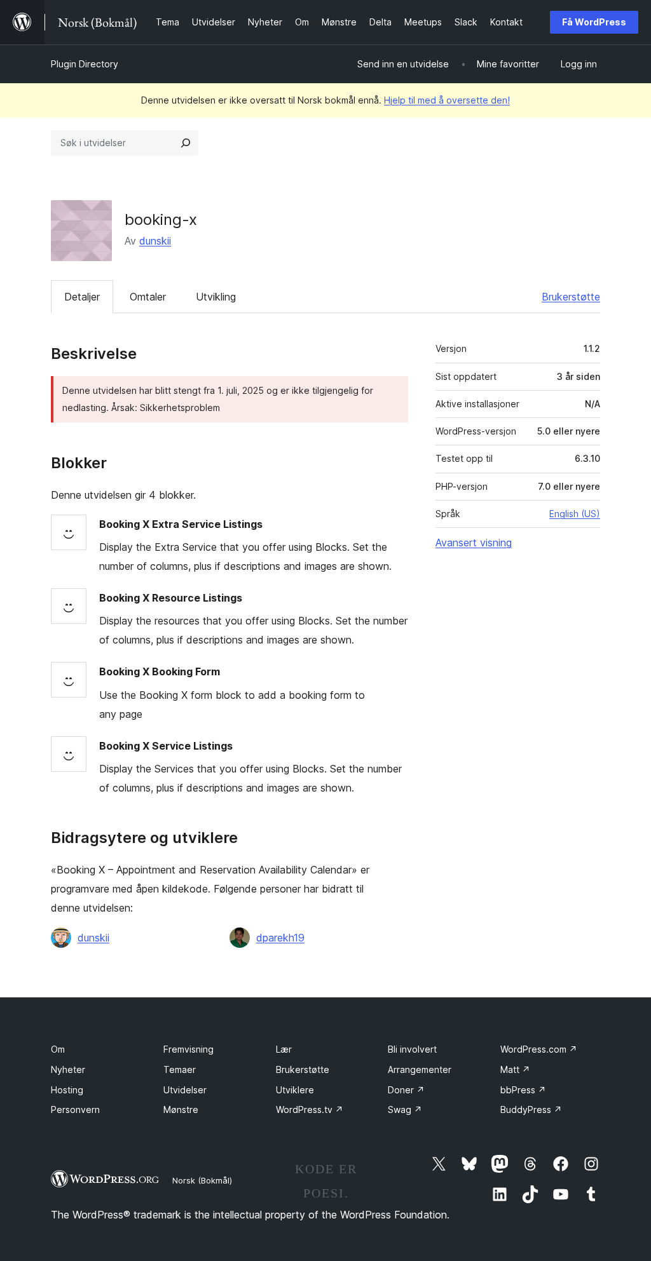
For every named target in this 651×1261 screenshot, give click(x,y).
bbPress (523, 1089)
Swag (405, 1109)
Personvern (75, 1109)
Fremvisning (188, 1049)
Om (58, 1049)
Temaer (179, 1069)
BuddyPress (531, 1109)
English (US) (574, 513)
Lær (284, 1049)
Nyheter (68, 1069)
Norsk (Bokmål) (202, 1180)
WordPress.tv (309, 1109)
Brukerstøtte (571, 296)
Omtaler (148, 296)
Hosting (67, 1089)
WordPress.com (538, 1049)
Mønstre (180, 1109)
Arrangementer (419, 1069)
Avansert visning (473, 542)
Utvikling (216, 296)
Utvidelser (185, 1089)
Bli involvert (412, 1049)
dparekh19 (280, 937)
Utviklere (295, 1089)
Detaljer (82, 296)
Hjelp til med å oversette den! (447, 100)
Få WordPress (594, 22)
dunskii (155, 240)
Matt (515, 1069)
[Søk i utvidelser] (185, 143)
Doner (406, 1089)
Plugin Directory (84, 63)
